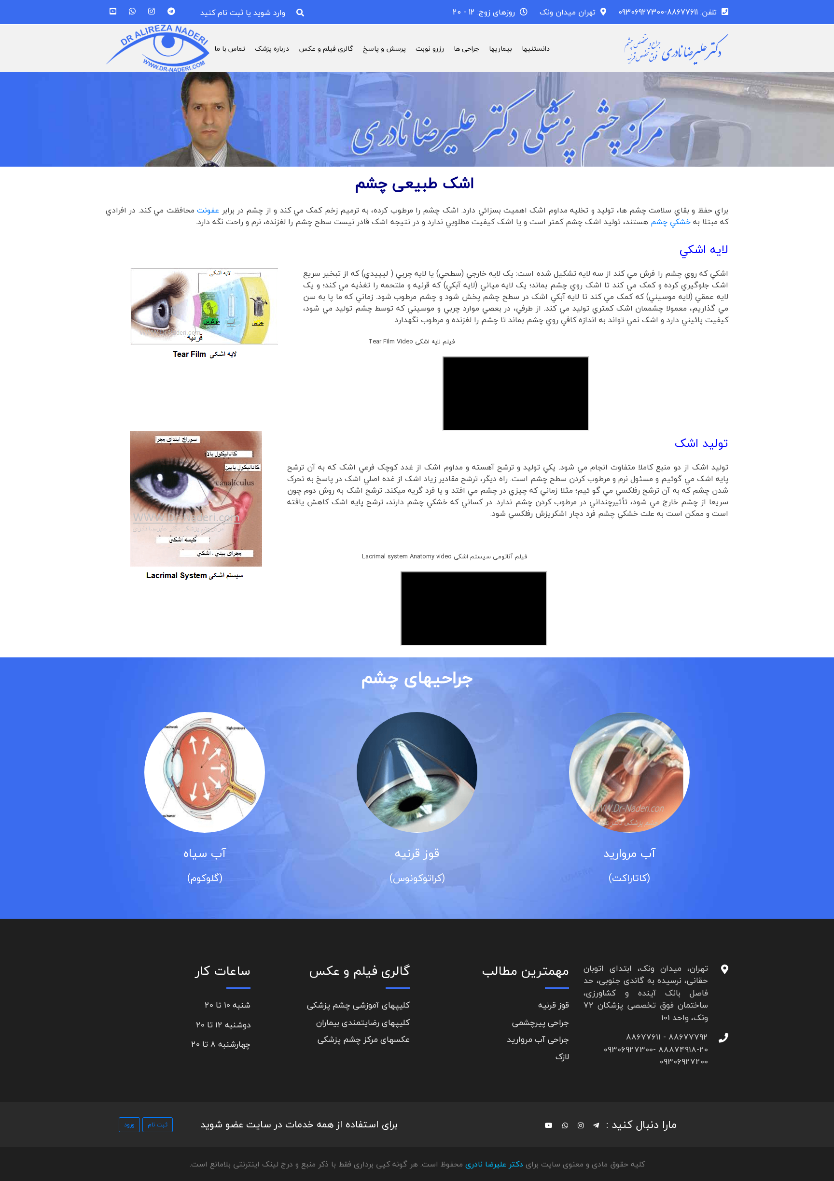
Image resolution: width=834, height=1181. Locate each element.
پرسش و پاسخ (384, 49)
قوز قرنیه (417, 853)
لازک (562, 1057)
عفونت (208, 210)
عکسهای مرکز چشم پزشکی (364, 1039)
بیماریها (500, 49)
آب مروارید (629, 853)
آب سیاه (204, 853)
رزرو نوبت (430, 49)
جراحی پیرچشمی (540, 1022)
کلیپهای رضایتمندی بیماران (363, 1022)
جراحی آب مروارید (538, 1039)
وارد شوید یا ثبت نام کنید (242, 12)
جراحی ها (466, 49)
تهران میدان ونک (568, 12)
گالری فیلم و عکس (326, 49)
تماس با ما (229, 49)
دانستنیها (536, 49)
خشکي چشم (669, 221)
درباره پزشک (272, 49)
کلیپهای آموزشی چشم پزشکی (358, 1005)
